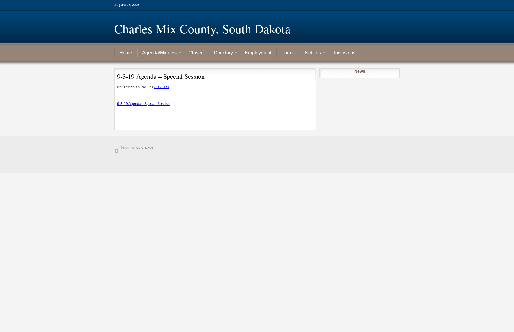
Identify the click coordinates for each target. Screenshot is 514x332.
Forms (288, 52)
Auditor (161, 87)
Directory (221, 53)
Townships (344, 52)
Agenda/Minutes (157, 53)
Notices (310, 53)
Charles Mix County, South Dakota (202, 28)
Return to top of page (136, 147)
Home (125, 52)
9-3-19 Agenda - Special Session (143, 104)
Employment (258, 52)
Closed (196, 52)
